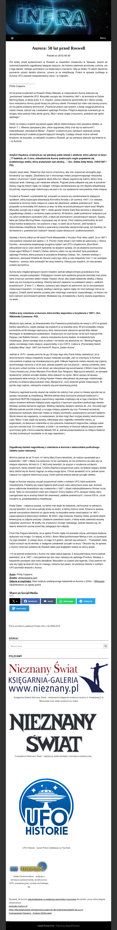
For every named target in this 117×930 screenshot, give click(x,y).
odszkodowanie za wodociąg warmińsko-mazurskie (52, 899)
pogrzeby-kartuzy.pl (18, 906)
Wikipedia (99, 581)
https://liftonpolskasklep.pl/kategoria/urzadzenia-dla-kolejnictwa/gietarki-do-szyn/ (46, 909)
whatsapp (68, 601)
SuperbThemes (72, 925)
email (50, 601)
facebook (32, 601)
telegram (87, 601)
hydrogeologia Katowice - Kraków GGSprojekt (30, 913)
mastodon (21, 608)
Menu (103, 38)
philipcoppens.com (27, 577)
